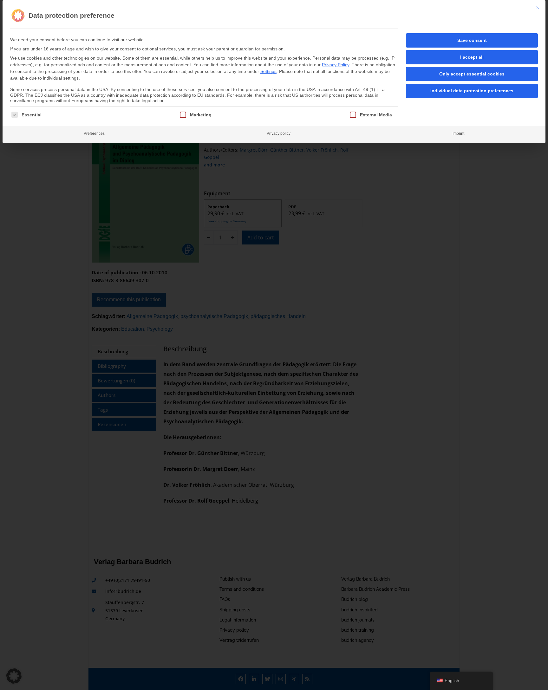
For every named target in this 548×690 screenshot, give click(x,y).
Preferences (94, 133)
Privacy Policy (335, 64)
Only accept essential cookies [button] (472, 73)
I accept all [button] (472, 57)
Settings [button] (268, 71)
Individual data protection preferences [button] (471, 90)
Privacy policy (278, 133)
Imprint (458, 133)
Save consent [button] (472, 40)
